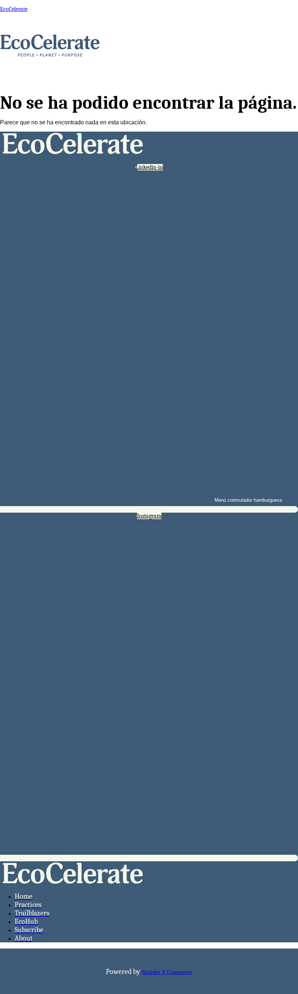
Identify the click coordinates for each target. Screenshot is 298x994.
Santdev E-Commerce (167, 972)
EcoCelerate (14, 9)
